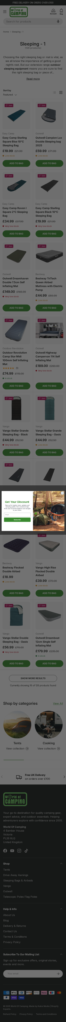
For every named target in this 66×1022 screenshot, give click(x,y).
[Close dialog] (62, 493)
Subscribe (17, 520)
